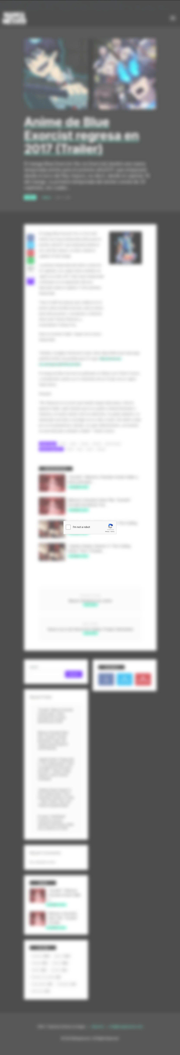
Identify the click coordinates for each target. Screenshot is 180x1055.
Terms (112, 531)
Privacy (107, 531)
